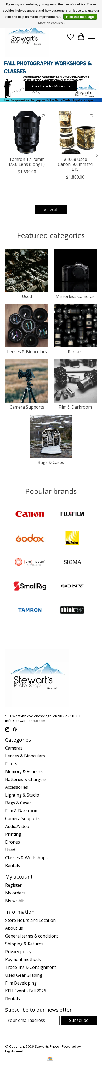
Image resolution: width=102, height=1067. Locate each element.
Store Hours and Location (30, 920)
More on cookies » (51, 23)
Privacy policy (18, 951)
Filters (11, 764)
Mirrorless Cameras (75, 296)
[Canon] (29, 514)
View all (51, 210)
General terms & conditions (32, 936)
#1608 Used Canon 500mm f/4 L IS (75, 164)
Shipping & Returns (24, 944)
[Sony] (72, 586)
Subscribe (78, 1020)
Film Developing (21, 983)
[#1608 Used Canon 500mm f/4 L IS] (75, 132)
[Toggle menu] (91, 37)
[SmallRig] (29, 586)
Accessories (16, 787)
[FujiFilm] (72, 514)
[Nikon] (72, 538)
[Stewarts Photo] (27, 37)
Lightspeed (14, 1051)
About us (14, 928)
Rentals (75, 352)
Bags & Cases (51, 462)
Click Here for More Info (51, 86)
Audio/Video (17, 826)
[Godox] (29, 538)
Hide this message (80, 17)
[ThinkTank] (72, 610)
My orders (15, 893)
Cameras (13, 748)
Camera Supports (27, 407)
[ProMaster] (29, 562)
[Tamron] (29, 610)
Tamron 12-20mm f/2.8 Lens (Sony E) (27, 161)
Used (27, 296)
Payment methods (23, 959)
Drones (12, 842)
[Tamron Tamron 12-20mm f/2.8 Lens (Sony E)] (26, 132)
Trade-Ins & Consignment (30, 967)
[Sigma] (72, 562)
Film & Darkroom (75, 407)
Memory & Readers (24, 771)
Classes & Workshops (26, 857)
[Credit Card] (50, 1059)
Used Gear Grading (23, 975)
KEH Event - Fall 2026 (25, 991)
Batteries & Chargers (26, 779)
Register (13, 885)
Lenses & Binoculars (27, 352)
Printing (13, 834)
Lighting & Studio (22, 795)
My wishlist (16, 901)
